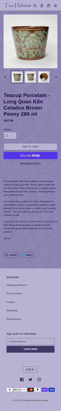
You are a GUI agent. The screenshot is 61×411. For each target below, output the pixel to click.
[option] (17, 77)
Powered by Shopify (39, 400)
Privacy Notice (14, 293)
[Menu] (55, 5)
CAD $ (29, 369)
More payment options (30, 163)
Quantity (8, 129)
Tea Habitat (25, 400)
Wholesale (12, 310)
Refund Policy (14, 319)
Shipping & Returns (17, 285)
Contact (11, 302)
